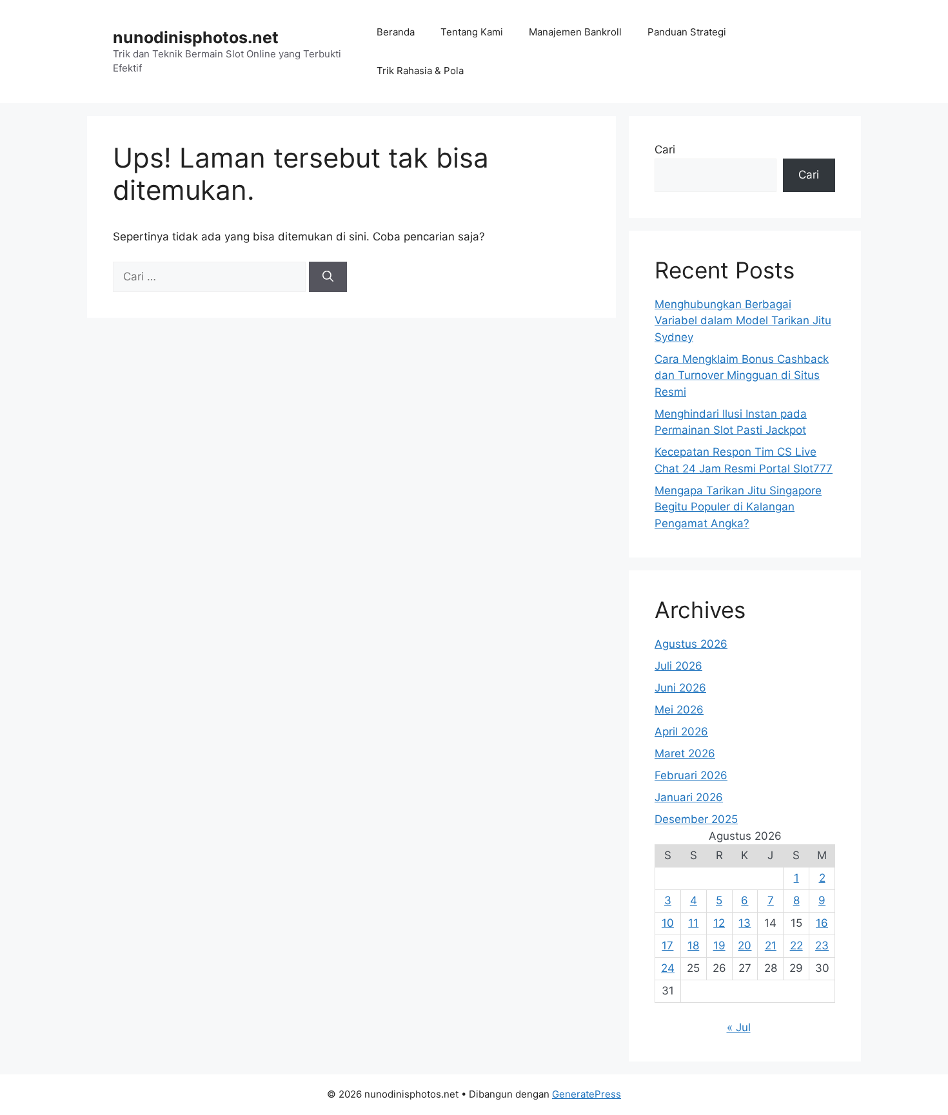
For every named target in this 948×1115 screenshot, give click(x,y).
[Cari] (328, 277)
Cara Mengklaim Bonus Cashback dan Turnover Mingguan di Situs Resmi (742, 375)
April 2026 (681, 731)
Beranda (396, 32)
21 (770, 945)
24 (668, 968)
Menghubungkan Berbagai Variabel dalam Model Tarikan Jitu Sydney (743, 321)
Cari (665, 149)
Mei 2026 (679, 709)
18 (693, 945)
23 (822, 945)
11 (693, 922)
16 (822, 922)
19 (719, 945)
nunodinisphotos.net (196, 37)
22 (796, 945)
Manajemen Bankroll (575, 32)
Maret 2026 (685, 753)
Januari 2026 (689, 797)
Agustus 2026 (691, 643)
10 (668, 922)
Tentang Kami (471, 32)
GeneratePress (586, 1094)
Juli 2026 (678, 665)
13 (744, 922)
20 (744, 945)
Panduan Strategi (686, 32)
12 (719, 922)
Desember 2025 (696, 819)
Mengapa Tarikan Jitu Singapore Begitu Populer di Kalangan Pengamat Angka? (738, 507)
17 (667, 945)
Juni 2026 (680, 687)
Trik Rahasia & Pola (420, 70)
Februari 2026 (691, 775)
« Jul (739, 1027)
